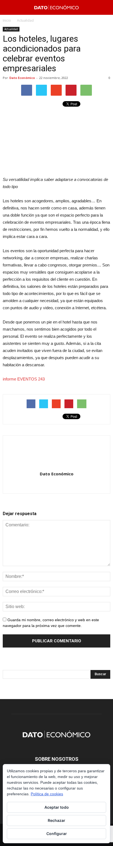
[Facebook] (50, 485)
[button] (105, 7)
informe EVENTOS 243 (24, 379)
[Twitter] (62, 485)
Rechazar (56, 820)
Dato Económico (22, 78)
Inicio (7, 20)
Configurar (56, 833)
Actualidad (11, 29)
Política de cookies (47, 794)
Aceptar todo (56, 807)
